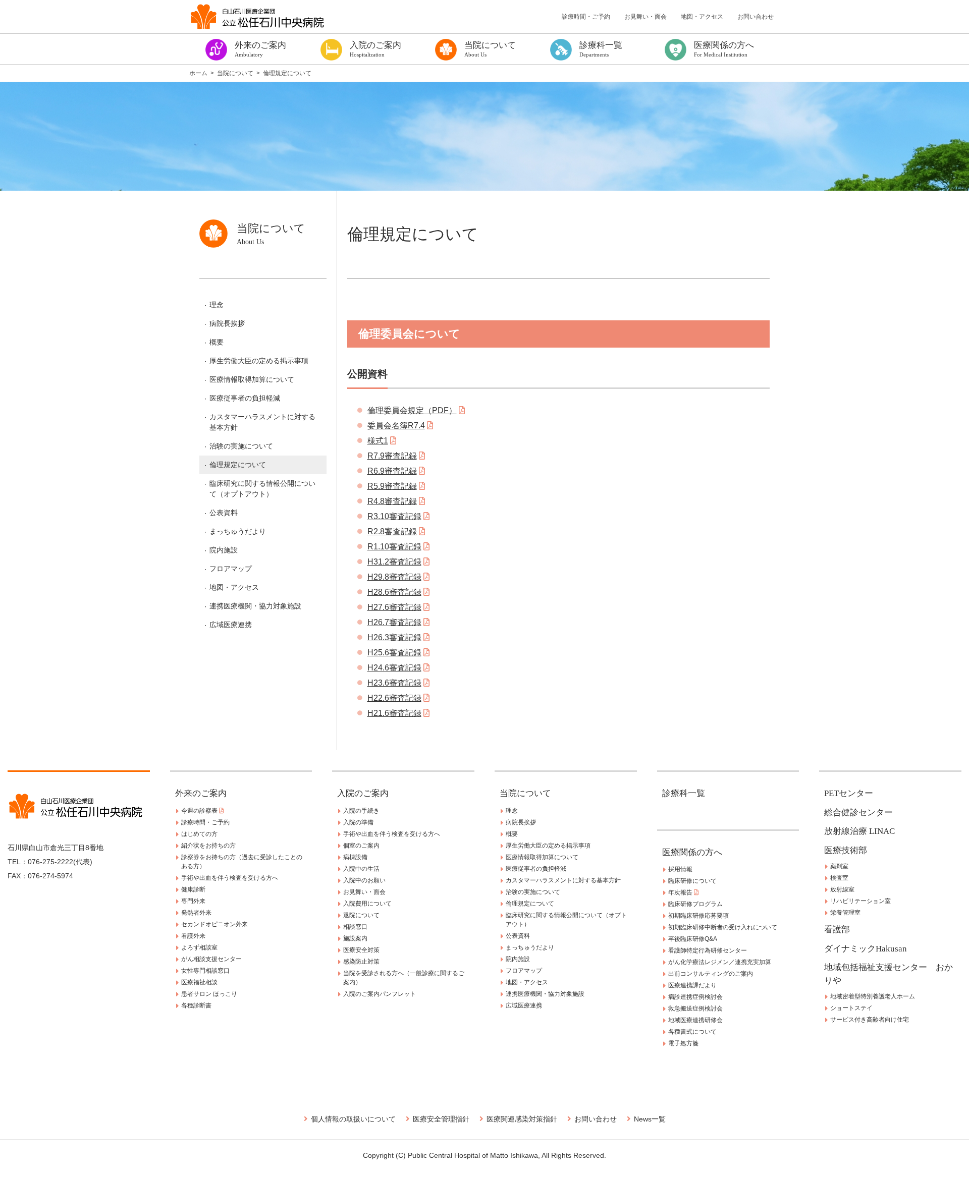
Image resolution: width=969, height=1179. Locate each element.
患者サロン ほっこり (209, 993)
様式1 (377, 440)
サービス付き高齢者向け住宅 (869, 1019)
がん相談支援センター (211, 959)
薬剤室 (839, 866)
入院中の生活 (361, 868)
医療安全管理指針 (441, 1119)
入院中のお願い (364, 880)
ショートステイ (851, 1008)
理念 (216, 305)
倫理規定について (237, 465)
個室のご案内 (361, 845)
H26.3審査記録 (394, 637)
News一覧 (650, 1119)
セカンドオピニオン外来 (214, 924)
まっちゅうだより (237, 531)
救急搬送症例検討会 (695, 1008)
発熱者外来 (196, 912)
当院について (525, 793)
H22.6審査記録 (394, 698)
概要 (216, 342)
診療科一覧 (683, 793)
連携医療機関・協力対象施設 (255, 606)
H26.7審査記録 (394, 622)
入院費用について (367, 903)
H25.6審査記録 (394, 652)
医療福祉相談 (199, 982)
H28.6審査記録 (394, 592)
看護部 (837, 929)
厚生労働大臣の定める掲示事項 (258, 361)
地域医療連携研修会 (695, 1020)
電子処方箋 (683, 1043)
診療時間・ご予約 (586, 16)
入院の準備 (358, 822)
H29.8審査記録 (394, 577)
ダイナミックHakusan (865, 948)
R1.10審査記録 (394, 546)
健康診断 (193, 889)
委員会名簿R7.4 (396, 425)
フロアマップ (230, 569)
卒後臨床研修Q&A (692, 938)
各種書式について (692, 1031)
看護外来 (193, 935)
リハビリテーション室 (860, 901)
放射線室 (842, 889)
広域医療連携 (230, 625)
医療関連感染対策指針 (522, 1119)
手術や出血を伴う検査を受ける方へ (229, 877)
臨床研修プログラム (695, 904)
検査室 (839, 877)
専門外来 (193, 901)
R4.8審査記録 (392, 501)
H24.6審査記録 (394, 667)
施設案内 (355, 938)
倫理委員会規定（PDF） (412, 410)
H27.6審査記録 (394, 607)
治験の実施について (241, 446)
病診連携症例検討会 (695, 996)
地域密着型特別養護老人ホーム (872, 996)
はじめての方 (199, 833)
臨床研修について (692, 880)
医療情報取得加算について (251, 379)
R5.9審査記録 (392, 486)
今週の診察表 (200, 810)
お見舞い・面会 (645, 16)
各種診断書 (196, 1005)
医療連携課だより (692, 985)
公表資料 (223, 513)
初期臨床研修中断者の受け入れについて (722, 927)
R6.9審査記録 (392, 471)
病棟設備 (355, 857)
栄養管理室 (845, 912)
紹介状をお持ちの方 (208, 845)
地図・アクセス (702, 16)
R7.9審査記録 (392, 456)
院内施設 (223, 550)
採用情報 (680, 869)
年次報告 (681, 892)
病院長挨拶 (227, 323)
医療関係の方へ (692, 852)
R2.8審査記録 (392, 531)
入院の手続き (361, 810)
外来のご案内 (201, 793)
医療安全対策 (361, 949)
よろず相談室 (199, 947)
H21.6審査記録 (394, 713)
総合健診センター (858, 812)
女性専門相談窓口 (205, 970)
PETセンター (848, 793)
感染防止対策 (361, 961)
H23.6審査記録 (394, 683)
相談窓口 (355, 926)
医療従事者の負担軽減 (244, 398)
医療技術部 (845, 850)
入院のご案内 (363, 793)
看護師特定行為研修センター (707, 950)
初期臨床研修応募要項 (698, 915)
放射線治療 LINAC (859, 831)
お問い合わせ (755, 16)
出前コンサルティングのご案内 (710, 973)
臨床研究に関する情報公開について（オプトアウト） (262, 488)
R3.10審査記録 (394, 516)
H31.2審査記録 (394, 561)
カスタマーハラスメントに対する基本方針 (262, 422)
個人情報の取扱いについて (353, 1119)
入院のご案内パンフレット (379, 993)
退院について (361, 915)
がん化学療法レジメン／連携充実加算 (719, 962)
